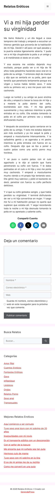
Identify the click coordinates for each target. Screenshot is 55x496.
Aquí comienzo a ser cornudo (19, 424)
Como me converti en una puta (20, 466)
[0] (21, 225)
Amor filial (9, 363)
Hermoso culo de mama (16, 453)
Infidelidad (9, 381)
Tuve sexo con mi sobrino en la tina (22, 458)
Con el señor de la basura (17, 444)
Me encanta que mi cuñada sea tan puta (24, 449)
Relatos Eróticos (16, 6)
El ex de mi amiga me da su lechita (22, 462)
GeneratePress (27, 492)
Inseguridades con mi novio (18, 436)
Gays (6, 376)
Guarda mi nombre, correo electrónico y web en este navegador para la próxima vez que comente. (27, 304)
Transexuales (11, 402)
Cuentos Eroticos (12, 368)
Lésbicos (8, 385)
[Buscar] (45, 341)
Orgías (7, 389)
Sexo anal (9, 398)
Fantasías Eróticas (13, 372)
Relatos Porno (11, 394)
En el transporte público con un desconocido (27, 440)
